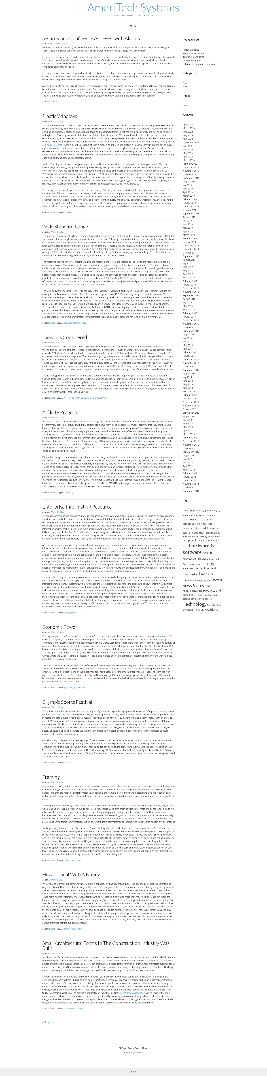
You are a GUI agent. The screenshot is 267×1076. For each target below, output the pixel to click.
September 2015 (191, 330)
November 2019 (191, 170)
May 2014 (188, 384)
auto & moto (201, 515)
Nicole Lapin (154, 906)
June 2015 (188, 341)
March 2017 (189, 277)
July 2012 (187, 458)
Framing (51, 777)
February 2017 (190, 281)
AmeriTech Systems (133, 7)
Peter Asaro (161, 636)
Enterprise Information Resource (77, 507)
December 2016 (191, 288)
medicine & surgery (194, 580)
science (199, 598)
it (199, 573)
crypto (74, 359)
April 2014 (188, 387)
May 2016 (188, 306)
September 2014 (191, 370)
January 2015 (189, 355)
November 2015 (191, 323)
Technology (195, 604)
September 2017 (191, 256)
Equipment (189, 540)
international (79, 687)
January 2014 (189, 398)
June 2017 (188, 266)
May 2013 (188, 426)
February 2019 (190, 199)
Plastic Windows (59, 116)
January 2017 (189, 284)
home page (194, 564)
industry (207, 563)
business (189, 519)
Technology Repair (214, 605)
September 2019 (191, 177)
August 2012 (189, 455)
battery (105, 460)
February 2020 (190, 163)
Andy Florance (54, 144)
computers (203, 519)
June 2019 (188, 188)
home (80, 929)
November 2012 (191, 444)
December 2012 (191, 441)
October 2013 (190, 409)
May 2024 (188, 135)
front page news (70, 612)
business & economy (72, 323)
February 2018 (190, 238)
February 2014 (190, 394)
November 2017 (191, 249)
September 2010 (191, 491)
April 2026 (188, 124)
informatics (68, 687)
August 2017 (189, 259)
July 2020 (187, 145)
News (52, 212)
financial (201, 540)
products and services (73, 860)
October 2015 (190, 327)
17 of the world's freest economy (77, 398)
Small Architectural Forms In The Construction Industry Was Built (106, 945)
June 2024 (188, 131)
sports (208, 598)
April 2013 (188, 430)
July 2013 (187, 419)
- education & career (199, 511)
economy (187, 532)
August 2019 (189, 181)
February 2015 (190, 352)
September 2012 (191, 451)
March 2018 (189, 234)
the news (188, 609)
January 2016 (189, 316)
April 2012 (188, 466)
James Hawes (62, 714)
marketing (68, 212)
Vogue (133, 1052)
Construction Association (132, 992)
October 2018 (190, 209)
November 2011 (191, 483)
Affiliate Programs (61, 412)
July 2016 (187, 302)
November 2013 (191, 405)
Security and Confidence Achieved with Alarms (91, 38)
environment (214, 536)
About (134, 26)
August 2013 (189, 416)
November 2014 (191, 362)
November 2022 (191, 142)
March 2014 (189, 391)
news (217, 579)
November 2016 (191, 291)
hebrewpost (189, 558)
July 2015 (187, 338)
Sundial (135, 437)
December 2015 (191, 320)
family (74, 929)
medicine (67, 762)
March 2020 (189, 160)
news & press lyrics (99, 398)
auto (193, 515)
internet (198, 568)
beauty (211, 515)
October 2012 (190, 448)
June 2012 (188, 462)
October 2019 (190, 174)
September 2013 (191, 412)
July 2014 (187, 377)
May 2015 (188, 345)
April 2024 (188, 138)
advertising (68, 492)
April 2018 (188, 231)
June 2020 (188, 149)
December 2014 (191, 359)
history (203, 558)
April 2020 (188, 156)
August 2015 (189, 334)
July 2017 (187, 263)
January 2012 (189, 476)
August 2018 (189, 217)
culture (215, 528)
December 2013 (191, 402)
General (53, 101)
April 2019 (188, 192)
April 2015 (188, 348)
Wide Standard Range (65, 226)
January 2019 (189, 202)
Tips (196, 609)
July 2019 (187, 185)
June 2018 (188, 224)
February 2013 (190, 437)
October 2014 (190, 366)
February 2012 (190, 473)
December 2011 (191, 480)
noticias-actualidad (192, 590)
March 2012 (189, 469)
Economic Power (59, 627)
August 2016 (189, 298)
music (209, 580)
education (198, 532)
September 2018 (191, 213)
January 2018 (189, 242)
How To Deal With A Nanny (71, 874)
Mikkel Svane (126, 815)
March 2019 (189, 195)
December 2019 (191, 167)
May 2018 (188, 227)
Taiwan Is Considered (64, 337)
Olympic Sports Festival (67, 702)
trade (84, 323)
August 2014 (189, 373)
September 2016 (191, 295)
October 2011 (190, 487)
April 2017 (188, 274)
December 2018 (191, 206)
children (67, 929)
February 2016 (190, 313)
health (207, 552)
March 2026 (189, 128)
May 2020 (188, 153)
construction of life (197, 528)
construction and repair (74, 1008)
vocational (211, 609)
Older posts (48, 1022)
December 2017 (191, 245)
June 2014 (188, 380)
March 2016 (189, 309)
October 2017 (190, 252)
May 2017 (188, 270)
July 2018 (187, 220)
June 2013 (188, 423)
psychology (199, 595)
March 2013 (189, 434)
